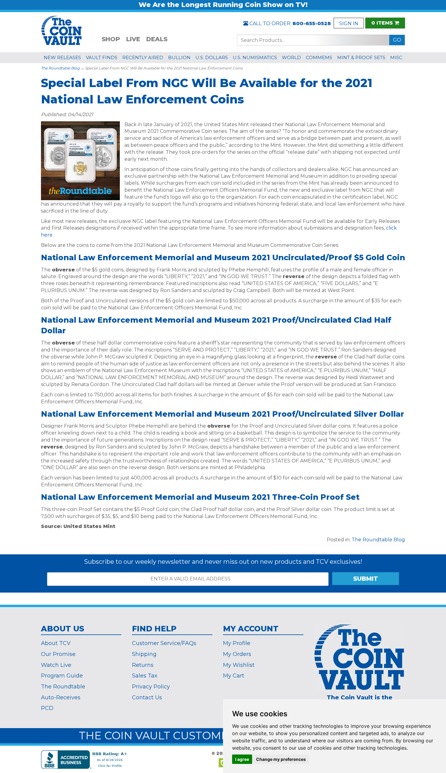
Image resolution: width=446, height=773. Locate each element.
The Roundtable (63, 686)
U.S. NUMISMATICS (255, 57)
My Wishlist (239, 665)
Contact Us (147, 697)
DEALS (156, 39)
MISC (396, 57)
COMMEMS (319, 57)
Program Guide (62, 675)
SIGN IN (348, 23)
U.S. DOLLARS (211, 57)
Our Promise (58, 654)
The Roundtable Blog (60, 68)
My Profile (236, 643)
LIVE (133, 39)
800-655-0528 (311, 23)
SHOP (111, 39)
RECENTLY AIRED (142, 57)
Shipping (144, 654)
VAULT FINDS (101, 57)
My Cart (233, 675)
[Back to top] (426, 688)
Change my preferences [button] (281, 759)
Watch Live (56, 665)
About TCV (56, 643)
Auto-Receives (60, 697)
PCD (47, 708)
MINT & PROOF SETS (361, 57)
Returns (143, 665)
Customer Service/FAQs (164, 643)
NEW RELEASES (62, 57)
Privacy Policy (151, 686)
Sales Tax (144, 675)
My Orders (237, 654)
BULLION (179, 57)
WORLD (291, 57)
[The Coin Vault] (61, 30)
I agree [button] (242, 759)
